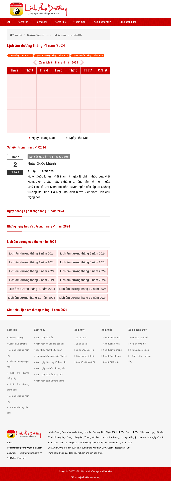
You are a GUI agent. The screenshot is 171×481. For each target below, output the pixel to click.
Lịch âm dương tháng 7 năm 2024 (31, 280)
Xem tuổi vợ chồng (112, 350)
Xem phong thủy (102, 22)
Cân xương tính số (84, 356)
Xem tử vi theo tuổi (85, 362)
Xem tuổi (80, 22)
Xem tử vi (61, 22)
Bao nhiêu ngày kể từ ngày (48, 350)
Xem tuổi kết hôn (111, 343)
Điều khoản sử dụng (90, 477)
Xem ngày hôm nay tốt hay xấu (50, 362)
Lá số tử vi (81, 337)
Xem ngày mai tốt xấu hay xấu (50, 368)
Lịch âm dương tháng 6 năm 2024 (83, 271)
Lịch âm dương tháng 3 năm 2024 (31, 262)
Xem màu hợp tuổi (138, 337)
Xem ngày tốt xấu (44, 337)
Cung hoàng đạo (127, 22)
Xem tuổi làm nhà (111, 337)
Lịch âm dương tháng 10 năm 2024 (82, 288)
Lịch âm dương (15, 337)
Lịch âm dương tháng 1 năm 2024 (31, 253)
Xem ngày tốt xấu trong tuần (49, 374)
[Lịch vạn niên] (10, 22)
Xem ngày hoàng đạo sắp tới (49, 343)
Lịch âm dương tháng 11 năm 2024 (31, 297)
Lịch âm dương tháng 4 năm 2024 (83, 262)
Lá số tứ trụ (81, 343)
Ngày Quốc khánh (42, 163)
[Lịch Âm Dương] (40, 15)
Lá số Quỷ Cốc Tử (84, 350)
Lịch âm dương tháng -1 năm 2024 (32, 288)
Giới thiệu (75, 477)
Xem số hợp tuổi (137, 343)
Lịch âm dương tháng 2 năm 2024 (83, 253)
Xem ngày (41, 22)
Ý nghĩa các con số (139, 350)
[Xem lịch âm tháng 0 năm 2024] (82, 62)
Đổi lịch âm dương (17, 343)
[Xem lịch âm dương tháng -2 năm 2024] (35, 62)
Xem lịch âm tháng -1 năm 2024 (58, 62)
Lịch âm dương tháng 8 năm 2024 (83, 280)
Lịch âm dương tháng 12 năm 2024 (82, 297)
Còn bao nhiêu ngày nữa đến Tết (51, 356)
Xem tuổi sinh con (111, 356)
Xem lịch (23, 22)
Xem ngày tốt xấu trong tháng (49, 381)
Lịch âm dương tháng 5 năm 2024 (31, 271)
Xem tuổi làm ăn (110, 362)
